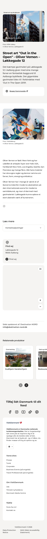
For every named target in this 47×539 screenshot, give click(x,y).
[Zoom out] (40, 306)
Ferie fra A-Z (11, 507)
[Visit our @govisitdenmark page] (30, 412)
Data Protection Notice (9, 531)
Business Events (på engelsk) (18, 470)
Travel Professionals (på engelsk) (19, 473)
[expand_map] (40, 268)
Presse (9, 460)
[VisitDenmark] (14, 423)
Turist (8, 463)
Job (7, 487)
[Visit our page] (17, 412)
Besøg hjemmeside (18, 91)
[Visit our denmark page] (10, 412)
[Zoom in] (40, 300)
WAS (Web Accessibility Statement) (29, 531)
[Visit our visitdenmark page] (23, 412)
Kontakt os (10, 510)
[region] (23, 287)
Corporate (10, 466)
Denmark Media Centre (16, 493)
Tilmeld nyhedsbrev (14, 490)
